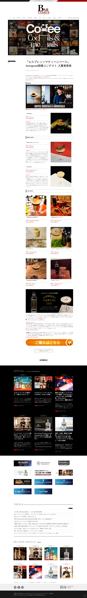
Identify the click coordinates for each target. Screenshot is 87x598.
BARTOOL (49, 17)
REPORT (35, 17)
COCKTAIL (18, 17)
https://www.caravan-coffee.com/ (32, 329)
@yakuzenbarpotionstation (34, 220)
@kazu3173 (31, 145)
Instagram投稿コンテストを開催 (41, 76)
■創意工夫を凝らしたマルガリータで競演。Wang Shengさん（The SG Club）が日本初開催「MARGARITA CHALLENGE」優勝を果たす (41, 523)
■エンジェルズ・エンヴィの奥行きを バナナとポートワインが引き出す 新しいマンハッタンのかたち (35, 514)
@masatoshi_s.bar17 (58, 283)
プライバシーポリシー (38, 593)
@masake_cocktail (32, 170)
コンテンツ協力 (25, 593)
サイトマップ (32, 593)
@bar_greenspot (32, 283)
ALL (10, 17)
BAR (14, 17)
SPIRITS (23, 17)
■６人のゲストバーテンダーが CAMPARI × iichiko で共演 (26, 521)
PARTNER (59, 17)
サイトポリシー (46, 593)
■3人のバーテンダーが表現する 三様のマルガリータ (25, 516)
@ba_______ (31, 116)
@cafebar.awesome (33, 252)
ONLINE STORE (70, 586)
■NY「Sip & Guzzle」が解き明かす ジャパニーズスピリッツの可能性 (28, 530)
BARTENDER (29, 17)
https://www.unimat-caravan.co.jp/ (32, 336)
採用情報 (51, 593)
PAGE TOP (84, 595)
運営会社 (15, 593)
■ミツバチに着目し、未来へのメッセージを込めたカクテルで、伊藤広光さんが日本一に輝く (32, 528)
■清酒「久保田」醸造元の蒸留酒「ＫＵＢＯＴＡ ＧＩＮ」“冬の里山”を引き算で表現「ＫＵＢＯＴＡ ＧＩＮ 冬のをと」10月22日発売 (40, 526)
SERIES (54, 17)
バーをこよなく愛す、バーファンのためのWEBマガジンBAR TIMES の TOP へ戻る (43, 350)
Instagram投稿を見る (30, 118)
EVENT (44, 17)
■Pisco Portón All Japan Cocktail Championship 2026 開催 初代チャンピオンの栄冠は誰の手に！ (33, 518)
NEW (40, 17)
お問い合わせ (20, 593)
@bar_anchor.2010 (57, 220)
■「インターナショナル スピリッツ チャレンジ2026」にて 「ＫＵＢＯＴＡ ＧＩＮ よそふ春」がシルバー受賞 (36, 533)
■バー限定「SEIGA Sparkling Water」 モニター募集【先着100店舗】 (28, 511)
